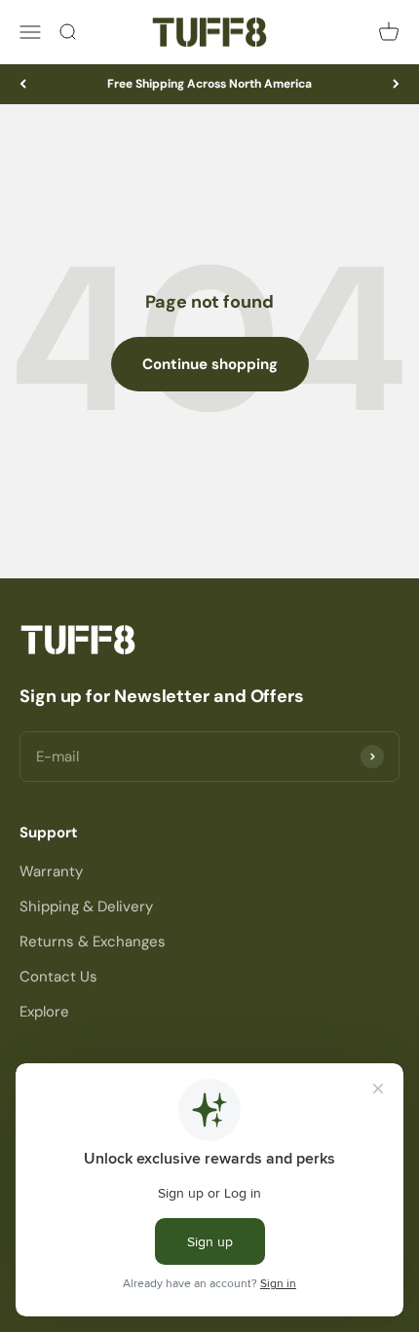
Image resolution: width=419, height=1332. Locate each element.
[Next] (396, 83)
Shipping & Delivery (86, 906)
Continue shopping (210, 364)
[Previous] (22, 83)
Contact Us (58, 976)
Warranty (51, 871)
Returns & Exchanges (92, 941)
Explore (44, 1011)
